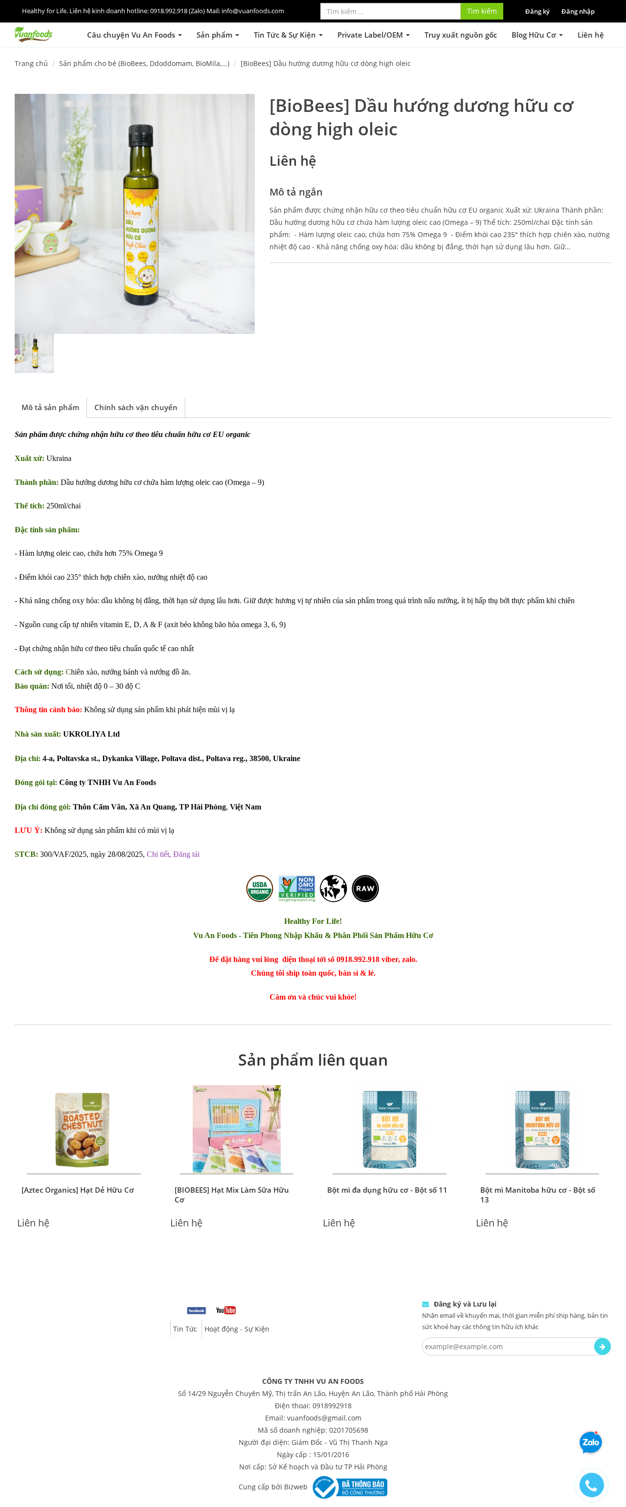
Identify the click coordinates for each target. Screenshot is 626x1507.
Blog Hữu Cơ (535, 35)
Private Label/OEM (371, 35)
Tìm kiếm (482, 11)
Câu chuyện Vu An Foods (132, 35)
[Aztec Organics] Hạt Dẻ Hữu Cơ (78, 1190)
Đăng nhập (578, 11)
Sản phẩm (215, 35)
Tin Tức (185, 1328)
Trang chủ (31, 63)
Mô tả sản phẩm (50, 407)
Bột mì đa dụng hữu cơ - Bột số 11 (387, 1190)
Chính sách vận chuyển (136, 407)
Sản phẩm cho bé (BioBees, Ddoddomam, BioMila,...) (144, 63)
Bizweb (296, 1486)
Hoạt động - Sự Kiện (236, 1328)
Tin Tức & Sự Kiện (286, 35)
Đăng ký (537, 11)
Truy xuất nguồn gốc (461, 35)
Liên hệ (591, 35)
